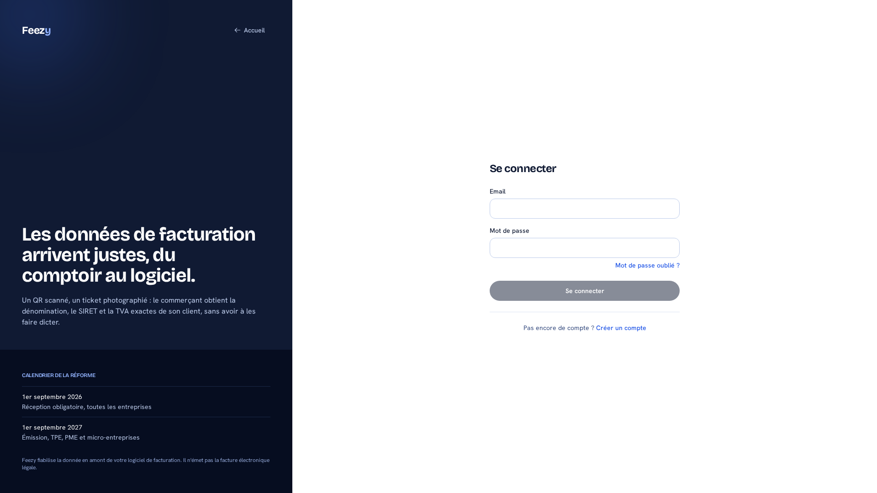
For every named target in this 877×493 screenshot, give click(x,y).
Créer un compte (621, 328)
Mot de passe (509, 230)
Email (498, 191)
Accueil (254, 30)
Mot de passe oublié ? (647, 265)
